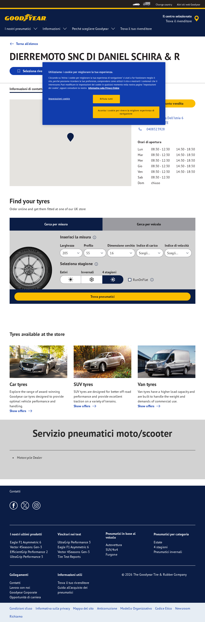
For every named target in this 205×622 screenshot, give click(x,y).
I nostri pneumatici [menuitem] (18, 29)
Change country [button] (164, 4)
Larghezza (67, 245)
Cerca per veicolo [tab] (149, 224)
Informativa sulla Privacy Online (103, 88)
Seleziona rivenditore (38, 71)
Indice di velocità (177, 245)
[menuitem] (136, 4)
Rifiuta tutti (106, 98)
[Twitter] (25, 505)
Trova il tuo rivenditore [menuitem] (136, 29)
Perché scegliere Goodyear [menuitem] (90, 29)
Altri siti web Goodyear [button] (188, 4)
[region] (103, 93)
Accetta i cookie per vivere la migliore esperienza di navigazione (126, 112)
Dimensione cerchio (121, 245)
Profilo (88, 245)
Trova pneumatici (102, 297)
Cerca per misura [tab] (56, 224)
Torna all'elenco (27, 44)
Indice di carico (147, 245)
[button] (94, 237)
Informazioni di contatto (27, 89)
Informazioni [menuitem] (51, 29)
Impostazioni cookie (59, 98)
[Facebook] (14, 505)
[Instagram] (36, 505)
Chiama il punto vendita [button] (166, 103)
